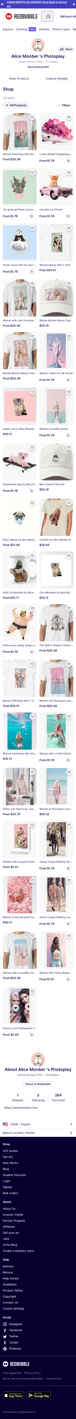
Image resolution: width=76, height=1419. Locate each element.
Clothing (25, 29)
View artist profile (38, 66)
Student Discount (14, 1175)
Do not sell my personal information (23, 1378)
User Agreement (12, 1372)
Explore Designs (57, 78)
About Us (9, 1208)
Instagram (15, 1324)
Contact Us (10, 1302)
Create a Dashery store (18, 1250)
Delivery (8, 1266)
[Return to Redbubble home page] (21, 16)
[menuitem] (8, 29)
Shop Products (19, 78)
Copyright (9, 1296)
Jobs (6, 1238)
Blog (6, 1169)
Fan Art (8, 1157)
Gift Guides (10, 1151)
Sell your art (11, 1232)
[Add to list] (32, 117)
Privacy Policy (32, 1372)
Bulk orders (10, 1193)
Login (6, 1181)
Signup (7, 1187)
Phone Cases (61, 29)
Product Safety (13, 1290)
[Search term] (48, 16)
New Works (10, 1163)
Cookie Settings (13, 1308)
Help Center (11, 1278)
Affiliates (9, 1226)
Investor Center (13, 1214)
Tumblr (13, 1342)
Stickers (44, 29)
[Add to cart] (68, 160)
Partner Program (14, 1220)
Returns (8, 1272)
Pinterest (15, 1348)
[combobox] (47, 16)
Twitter (14, 1336)
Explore (8, 29)
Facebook (15, 1330)
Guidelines (10, 1284)
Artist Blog (10, 1244)
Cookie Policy (54, 1378)
